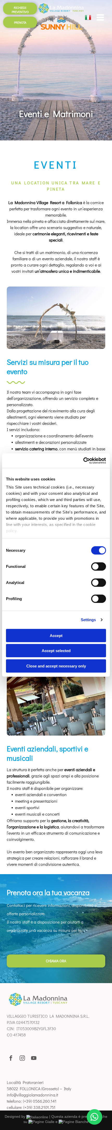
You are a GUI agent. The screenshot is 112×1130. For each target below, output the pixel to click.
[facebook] (11, 1059)
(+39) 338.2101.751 (39, 1107)
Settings (88, 620)
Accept (56, 635)
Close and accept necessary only (56, 666)
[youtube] (34, 1059)
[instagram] (22, 1059)
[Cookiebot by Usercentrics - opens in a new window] (83, 460)
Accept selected (56, 650)
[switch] (98, 566)
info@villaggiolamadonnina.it (32, 1094)
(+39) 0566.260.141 (40, 1101)
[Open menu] (100, 17)
